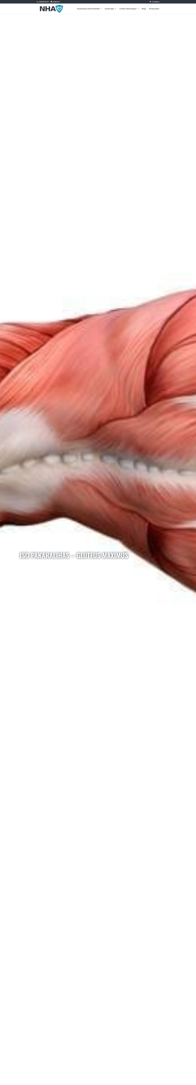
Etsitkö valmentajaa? (128, 9)
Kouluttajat (109, 9)
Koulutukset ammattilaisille (88, 9)
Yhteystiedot (154, 9)
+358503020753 (43, 2)
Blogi (144, 9)
